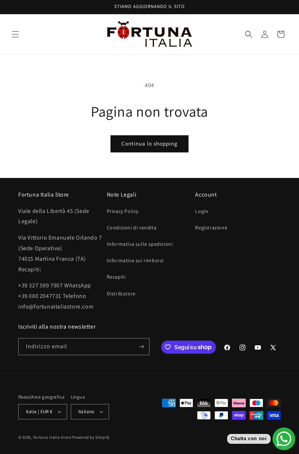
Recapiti (116, 276)
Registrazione (211, 227)
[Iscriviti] (141, 346)
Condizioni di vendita (132, 227)
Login (201, 211)
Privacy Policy (123, 211)
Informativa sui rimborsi (135, 260)
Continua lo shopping (149, 143)
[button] (15, 34)
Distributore (121, 293)
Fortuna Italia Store (53, 437)
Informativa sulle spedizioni (140, 244)
